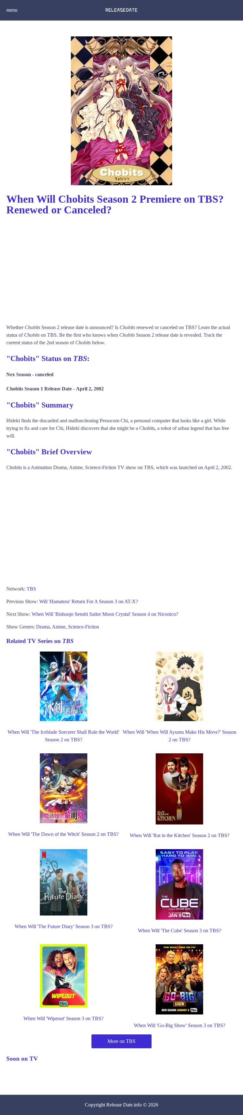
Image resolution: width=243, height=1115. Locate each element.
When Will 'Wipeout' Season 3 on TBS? (63, 1018)
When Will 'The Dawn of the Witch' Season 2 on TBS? (63, 834)
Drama (43, 626)
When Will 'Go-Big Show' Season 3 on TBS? (179, 1025)
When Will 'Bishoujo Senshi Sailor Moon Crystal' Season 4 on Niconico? (105, 614)
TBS (31, 588)
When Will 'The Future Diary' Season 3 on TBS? (64, 926)
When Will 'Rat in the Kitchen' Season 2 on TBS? (179, 835)
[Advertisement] (121, 267)
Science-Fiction (83, 626)
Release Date (119, 1104)
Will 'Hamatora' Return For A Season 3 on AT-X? (88, 601)
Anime (58, 626)
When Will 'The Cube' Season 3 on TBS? (179, 930)
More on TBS (121, 1041)
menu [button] (11, 10)
